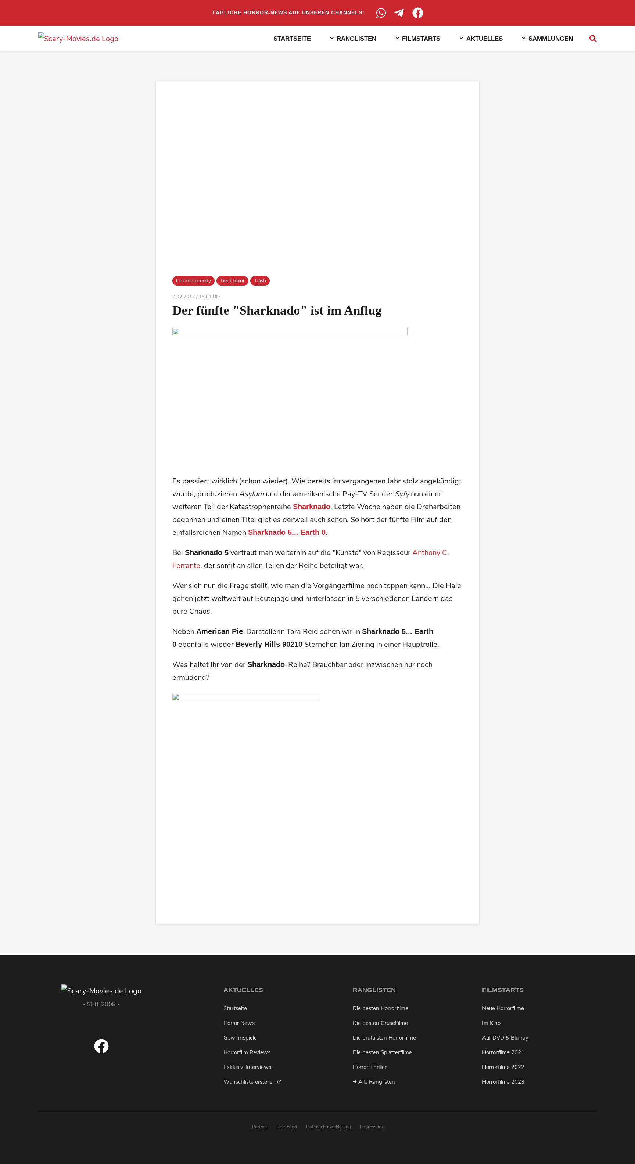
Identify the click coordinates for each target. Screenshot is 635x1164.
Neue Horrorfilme (503, 1008)
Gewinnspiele (240, 1037)
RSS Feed (286, 1127)
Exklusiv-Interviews (247, 1067)
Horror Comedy (193, 280)
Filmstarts (421, 38)
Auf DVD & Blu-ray (505, 1037)
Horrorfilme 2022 (503, 1067)
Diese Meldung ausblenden (528, 1149)
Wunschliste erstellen (250, 1081)
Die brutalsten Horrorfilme (384, 1037)
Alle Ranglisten (376, 1081)
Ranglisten (356, 38)
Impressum (371, 1127)
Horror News (239, 1023)
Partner (259, 1127)
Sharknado (311, 507)
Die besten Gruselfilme (380, 1023)
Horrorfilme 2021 (503, 1052)
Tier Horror (232, 280)
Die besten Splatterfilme (382, 1052)
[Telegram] (399, 12)
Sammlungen (550, 38)
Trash (260, 280)
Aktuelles (484, 38)
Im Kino (491, 1023)
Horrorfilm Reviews (246, 1052)
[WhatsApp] (381, 12)
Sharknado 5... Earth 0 (287, 532)
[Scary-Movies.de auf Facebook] (101, 1051)
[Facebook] (417, 12)
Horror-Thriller (370, 1067)
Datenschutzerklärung (328, 1127)
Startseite (292, 38)
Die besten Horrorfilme (380, 1008)
